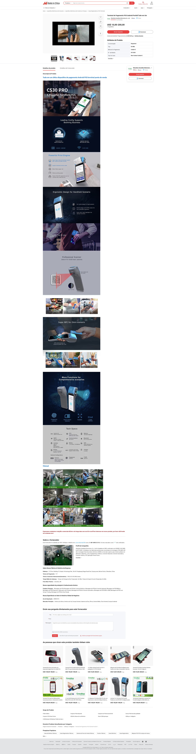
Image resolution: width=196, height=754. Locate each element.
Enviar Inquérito (118, 32)
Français (74, 744)
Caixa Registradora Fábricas (66, 733)
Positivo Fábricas (101, 733)
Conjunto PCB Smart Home (49, 716)
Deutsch (85, 744)
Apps (142, 8)
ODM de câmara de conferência (77, 716)
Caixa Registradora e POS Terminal (96, 11)
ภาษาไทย (130, 744)
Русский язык (103, 744)
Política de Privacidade (77, 741)
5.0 (135, 70)
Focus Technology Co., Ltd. (95, 747)
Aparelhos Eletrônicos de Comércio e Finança (76, 11)
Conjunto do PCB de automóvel (105, 713)
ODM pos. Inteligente (130, 716)
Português (91, 744)
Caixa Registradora (124, 733)
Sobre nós (51, 741)
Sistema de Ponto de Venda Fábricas (85, 733)
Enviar (55, 635)
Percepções (128, 741)
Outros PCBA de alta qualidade (133, 713)
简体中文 (58, 744)
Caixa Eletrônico (112, 733)
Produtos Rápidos (107, 741)
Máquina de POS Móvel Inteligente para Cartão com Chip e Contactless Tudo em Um (119, 669)
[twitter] (146, 741)
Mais (44, 736)
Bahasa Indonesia (149, 744)
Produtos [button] (67, 3)
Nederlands (120, 744)
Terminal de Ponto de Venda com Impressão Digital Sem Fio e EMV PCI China (51, 669)
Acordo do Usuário (66, 741)
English (52, 744)
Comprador (126, 8)
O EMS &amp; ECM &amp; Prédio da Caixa (53, 719)
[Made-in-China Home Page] (51, 3)
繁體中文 (63, 744)
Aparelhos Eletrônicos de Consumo (55, 11)
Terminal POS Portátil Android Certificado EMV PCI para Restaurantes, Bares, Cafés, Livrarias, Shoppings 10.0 (75, 669)
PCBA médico (46, 713)
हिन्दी (125, 744)
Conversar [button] (143, 32)
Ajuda (135, 8)
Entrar (151, 4)
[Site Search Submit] (132, 3)
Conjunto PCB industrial (76, 713)
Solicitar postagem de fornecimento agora (91, 635)
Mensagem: (48, 623)
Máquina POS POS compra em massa (141, 733)
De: (50, 614)
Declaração (58, 741)
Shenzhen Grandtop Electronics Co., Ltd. (120, 18)
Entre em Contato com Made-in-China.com (92, 741)
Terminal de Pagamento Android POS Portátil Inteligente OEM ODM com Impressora (141, 700)
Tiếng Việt (141, 744)
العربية (114, 744)
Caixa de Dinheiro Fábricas (50, 733)
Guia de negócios (136, 741)
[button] (127, 3)
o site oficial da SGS (80, 542)
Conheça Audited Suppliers (118, 741)
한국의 (109, 744)
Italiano (96, 744)
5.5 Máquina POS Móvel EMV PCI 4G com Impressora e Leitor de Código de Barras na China (97, 700)
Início (44, 11)
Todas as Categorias (50, 8)
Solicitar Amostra (139, 35)
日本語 (69, 744)
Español (79, 744)
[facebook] (142, 741)
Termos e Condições (148, 748)
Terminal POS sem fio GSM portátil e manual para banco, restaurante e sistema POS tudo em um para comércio (53, 700)
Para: (50, 618)
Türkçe (135, 744)
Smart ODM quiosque (103, 716)
